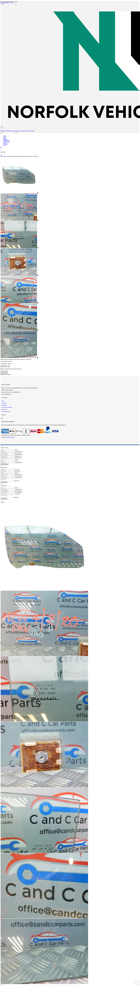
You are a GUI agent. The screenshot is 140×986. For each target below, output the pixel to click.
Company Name (18, 451)
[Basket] (1, 129)
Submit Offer (4, 482)
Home (2, 130)
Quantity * (17, 469)
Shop (7, 130)
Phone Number (18, 477)
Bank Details (4, 405)
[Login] (2, 127)
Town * (16, 459)
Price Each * (18, 471)
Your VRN (17, 494)
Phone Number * (19, 454)
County (16, 461)
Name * (16, 449)
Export (25, 130)
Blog (33, 130)
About (4, 130)
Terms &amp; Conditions (6, 407)
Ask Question (4, 498)
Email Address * (18, 453)
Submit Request (4, 464)
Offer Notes (16, 480)
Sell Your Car (15, 130)
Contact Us (29, 130)
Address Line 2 (18, 457)
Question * (16, 497)
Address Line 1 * (18, 456)
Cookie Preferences (5, 411)
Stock (5, 156)
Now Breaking (21, 130)
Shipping (10, 130)
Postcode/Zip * (18, 462)
